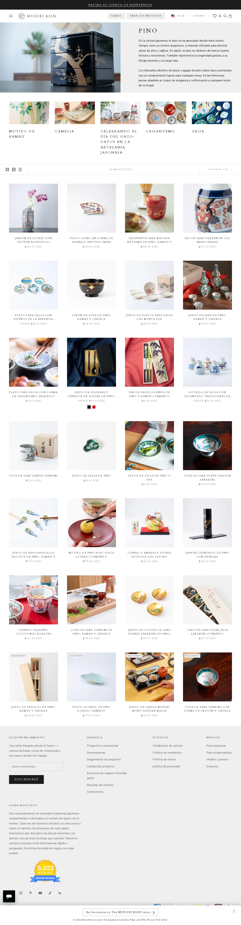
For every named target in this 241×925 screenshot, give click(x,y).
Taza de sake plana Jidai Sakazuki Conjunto (207, 632)
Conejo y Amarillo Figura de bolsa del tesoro (150, 554)
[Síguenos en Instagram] (21, 893)
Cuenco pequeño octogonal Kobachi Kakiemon (33, 632)
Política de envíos (164, 759)
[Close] (234, 911)
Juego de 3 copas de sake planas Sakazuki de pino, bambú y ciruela (149, 632)
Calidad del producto (100, 766)
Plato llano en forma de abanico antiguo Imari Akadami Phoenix (91, 240)
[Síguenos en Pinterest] (30, 893)
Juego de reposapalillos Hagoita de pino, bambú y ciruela (33, 555)
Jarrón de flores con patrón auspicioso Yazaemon (33, 240)
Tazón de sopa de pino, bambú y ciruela (91, 317)
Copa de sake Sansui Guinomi (33, 475)
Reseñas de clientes (100, 785)
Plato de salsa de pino (91, 475)
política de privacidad (166, 766)
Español (200, 16)
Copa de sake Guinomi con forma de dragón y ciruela (207, 709)
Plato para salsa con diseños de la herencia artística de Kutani (33, 317)
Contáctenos (95, 792)
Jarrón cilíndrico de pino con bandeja (208, 554)
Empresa (212, 766)
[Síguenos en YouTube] (40, 893)
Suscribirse (26, 779)
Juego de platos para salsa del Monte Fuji (149, 317)
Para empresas (216, 746)
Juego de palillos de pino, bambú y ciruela (33, 709)
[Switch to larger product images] (7, 169)
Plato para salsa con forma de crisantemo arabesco (33, 394)
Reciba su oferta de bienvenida (120, 5)
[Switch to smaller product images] (13, 169)
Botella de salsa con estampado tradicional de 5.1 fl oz (208, 394)
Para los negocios (146, 15)
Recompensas (96, 753)
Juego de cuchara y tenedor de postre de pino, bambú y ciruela (91, 394)
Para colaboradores (219, 753)
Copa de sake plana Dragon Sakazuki (207, 477)
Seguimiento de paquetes (104, 759)
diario (116, 15)
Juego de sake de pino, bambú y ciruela (207, 317)
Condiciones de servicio (168, 746)
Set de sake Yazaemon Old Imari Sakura (207, 240)
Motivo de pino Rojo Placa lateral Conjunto (91, 554)
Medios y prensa (217, 759)
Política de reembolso (167, 753)
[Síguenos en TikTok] (50, 893)
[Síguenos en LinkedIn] (60, 893)
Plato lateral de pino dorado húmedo (91, 709)
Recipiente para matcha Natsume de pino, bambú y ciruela (149, 240)
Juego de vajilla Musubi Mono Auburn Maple (149, 709)
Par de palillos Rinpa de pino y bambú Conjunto (149, 394)
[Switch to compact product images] (20, 169)
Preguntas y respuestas (102, 746)
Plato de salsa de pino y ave (149, 477)
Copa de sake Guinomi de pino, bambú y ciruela (92, 632)
